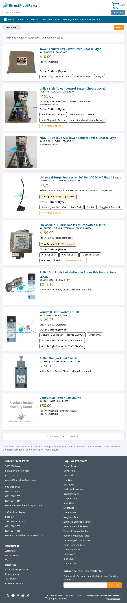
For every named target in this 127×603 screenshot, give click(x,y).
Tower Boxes (70, 512)
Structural (69, 507)
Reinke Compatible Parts (76, 535)
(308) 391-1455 (12, 530)
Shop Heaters (70, 498)
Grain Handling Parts (74, 544)
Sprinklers (69, 503)
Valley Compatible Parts (76, 526)
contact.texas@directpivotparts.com (23, 505)
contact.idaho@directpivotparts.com (24, 535)
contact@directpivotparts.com (20, 480)
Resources (10, 564)
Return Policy (12, 555)
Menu (9, 20)
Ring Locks (69, 558)
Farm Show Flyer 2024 (16, 569)
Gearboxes (69, 484)
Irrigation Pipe (71, 517)
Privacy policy (12, 574)
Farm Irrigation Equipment (77, 540)
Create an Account (14, 583)
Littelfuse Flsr (70, 554)
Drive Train (69, 470)
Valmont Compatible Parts (77, 531)
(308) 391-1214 (12, 500)
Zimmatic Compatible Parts (78, 521)
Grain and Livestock (74, 489)
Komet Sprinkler (72, 549)
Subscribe (114, 585)
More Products (71, 563)
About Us (10, 550)
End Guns (69, 480)
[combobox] (56, 12)
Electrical (68, 475)
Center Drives (71, 466)
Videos (8, 560)
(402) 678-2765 (12, 475)
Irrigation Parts (71, 493)
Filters (119, 27)
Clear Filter (10, 27)
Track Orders (12, 578)
